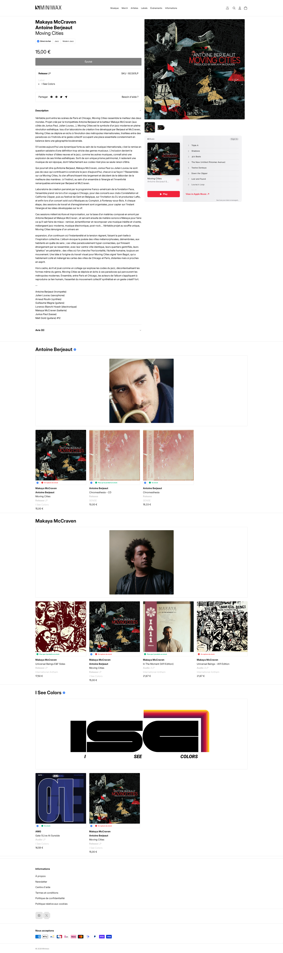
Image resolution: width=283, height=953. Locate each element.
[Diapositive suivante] (241, 69)
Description (41, 110)
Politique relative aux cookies (51, 903)
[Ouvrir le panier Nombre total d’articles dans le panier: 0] (245, 8)
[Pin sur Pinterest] (56, 97)
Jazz (57, 41)
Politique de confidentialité (50, 898)
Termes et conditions (46, 892)
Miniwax (45, 949)
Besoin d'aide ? (130, 96)
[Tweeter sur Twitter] (61, 97)
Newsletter (41, 881)
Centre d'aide (42, 887)
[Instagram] (39, 915)
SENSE (93, 500)
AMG (38, 831)
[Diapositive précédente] (147, 69)
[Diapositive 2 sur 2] (161, 127)
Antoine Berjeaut (53, 27)
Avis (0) (39, 330)
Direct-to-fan (45, 41)
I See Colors (48, 83)
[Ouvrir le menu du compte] (240, 8)
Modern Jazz (68, 41)
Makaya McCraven (55, 22)
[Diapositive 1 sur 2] (150, 127)
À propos (40, 876)
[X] (46, 915)
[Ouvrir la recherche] (234, 8)
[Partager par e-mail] (66, 97)
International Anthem (46, 672)
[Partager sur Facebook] (51, 97)
